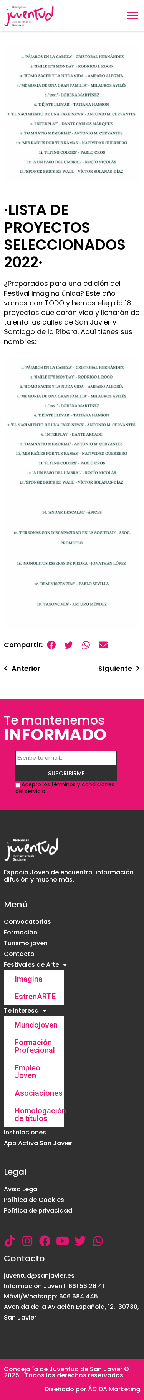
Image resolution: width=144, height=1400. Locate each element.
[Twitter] (80, 1241)
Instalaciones (25, 1132)
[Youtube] (62, 1241)
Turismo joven (26, 943)
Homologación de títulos (39, 1114)
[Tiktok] (9, 1241)
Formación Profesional (35, 1046)
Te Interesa (21, 1010)
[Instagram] (27, 1241)
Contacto (19, 953)
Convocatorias (27, 921)
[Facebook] (45, 1241)
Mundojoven (36, 1025)
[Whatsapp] (98, 1241)
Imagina (29, 979)
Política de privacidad (38, 1210)
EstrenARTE (35, 996)
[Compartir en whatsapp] (85, 645)
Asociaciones (39, 1093)
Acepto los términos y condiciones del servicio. (64, 787)
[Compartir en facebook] (51, 645)
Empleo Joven (27, 1071)
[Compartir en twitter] (68, 645)
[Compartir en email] (103, 645)
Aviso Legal (21, 1189)
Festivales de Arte (31, 964)
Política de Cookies (34, 1199)
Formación (20, 932)
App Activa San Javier (38, 1143)
